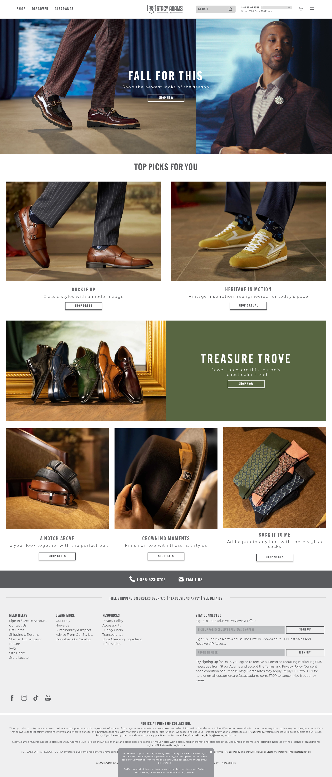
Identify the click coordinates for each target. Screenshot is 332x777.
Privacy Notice (137, 759)
